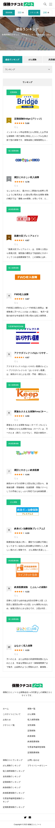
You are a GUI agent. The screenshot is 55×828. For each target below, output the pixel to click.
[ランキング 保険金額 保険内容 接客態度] (27, 69)
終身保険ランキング (12, 787)
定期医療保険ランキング (14, 807)
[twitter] (25, 817)
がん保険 (31, 714)
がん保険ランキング (12, 765)
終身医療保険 (33, 741)
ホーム (6, 709)
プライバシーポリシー (37, 765)
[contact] (30, 817)
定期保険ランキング (12, 782)
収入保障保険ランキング (14, 771)
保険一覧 (31, 709)
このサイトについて (12, 714)
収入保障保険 (33, 719)
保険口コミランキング (13, 760)
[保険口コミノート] (19, 4)
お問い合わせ (33, 760)
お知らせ (7, 719)
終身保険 (31, 736)
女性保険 (31, 725)
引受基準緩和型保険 (36, 747)
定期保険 (31, 730)
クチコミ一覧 (9, 725)
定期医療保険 (33, 752)
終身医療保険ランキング (14, 793)
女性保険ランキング (12, 776)
